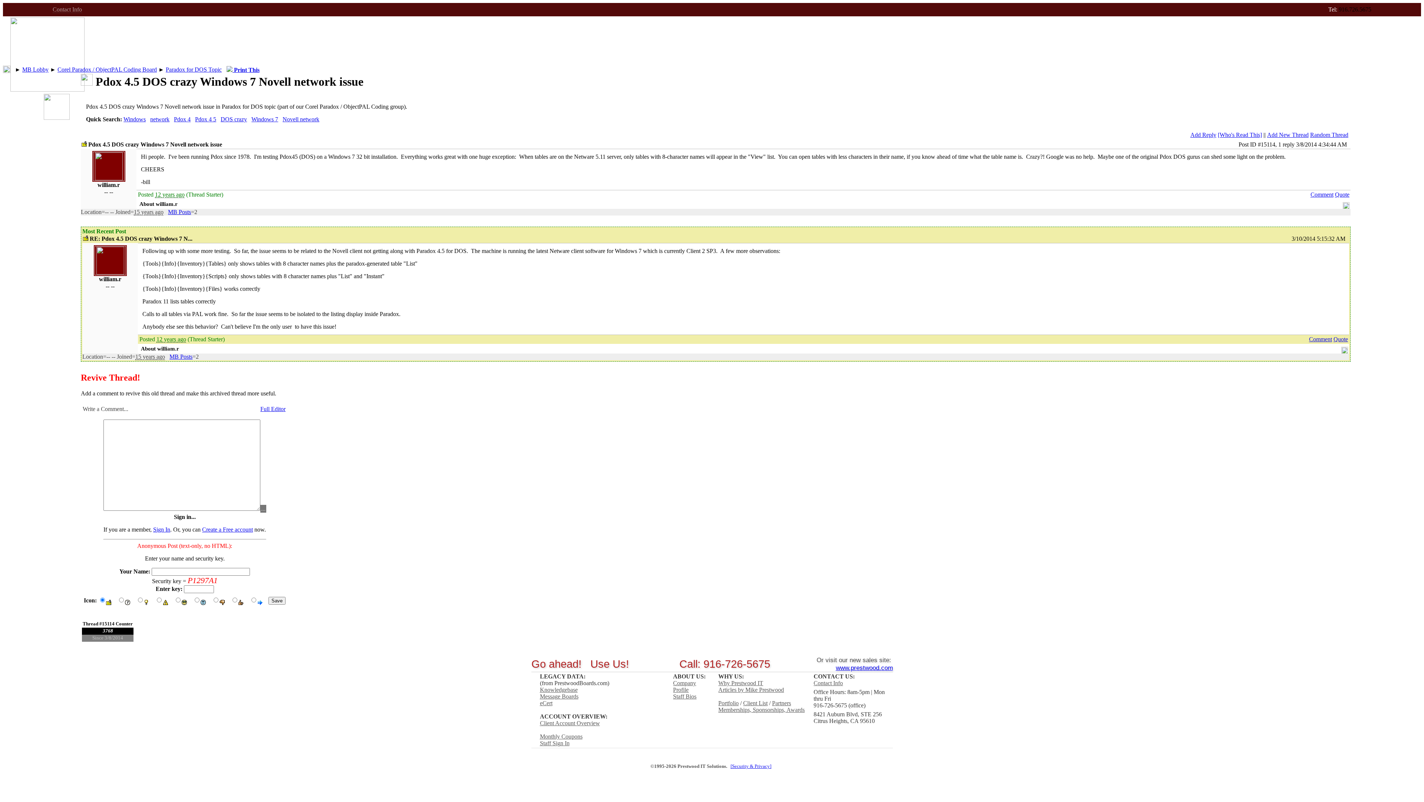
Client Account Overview (570, 723)
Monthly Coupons (561, 736)
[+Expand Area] (1346, 204)
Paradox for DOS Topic (194, 69)
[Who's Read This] (1240, 135)
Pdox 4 (182, 119)
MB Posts (179, 212)
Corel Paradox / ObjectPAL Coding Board (107, 69)
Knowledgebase (559, 690)
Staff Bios (684, 696)
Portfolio (728, 703)
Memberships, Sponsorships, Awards (761, 710)
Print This (246, 70)
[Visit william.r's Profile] (109, 178)
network (159, 119)
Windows (134, 119)
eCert (546, 703)
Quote (1342, 194)
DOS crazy (234, 119)
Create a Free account (227, 529)
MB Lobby (35, 69)
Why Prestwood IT (740, 683)
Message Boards (559, 696)
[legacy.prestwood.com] (47, 89)
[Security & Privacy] (751, 766)
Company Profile (684, 686)
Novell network (301, 119)
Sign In (161, 529)
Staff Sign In (555, 743)
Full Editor (273, 409)
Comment (1322, 194)
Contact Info (67, 9)
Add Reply (1203, 135)
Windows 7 (264, 119)
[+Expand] (6, 69)
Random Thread (1329, 135)
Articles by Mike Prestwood (751, 690)
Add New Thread (1288, 135)
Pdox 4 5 (205, 119)
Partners (781, 703)
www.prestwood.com (864, 667)
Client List (755, 703)
